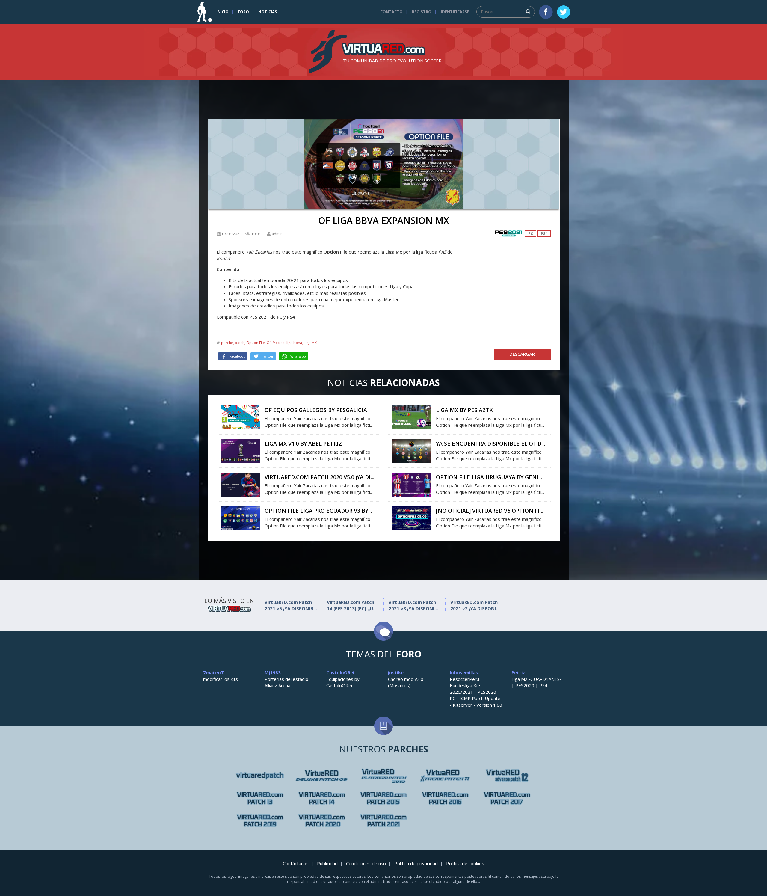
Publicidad (327, 863)
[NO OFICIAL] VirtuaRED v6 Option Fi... (489, 510)
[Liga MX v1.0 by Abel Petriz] (240, 450)
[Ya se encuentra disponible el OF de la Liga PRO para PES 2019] (411, 450)
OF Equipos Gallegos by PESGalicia (316, 410)
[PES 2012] (260, 798)
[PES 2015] (383, 798)
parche (227, 342)
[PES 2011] (507, 775)
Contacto (391, 11)
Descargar (522, 354)
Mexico (279, 342)
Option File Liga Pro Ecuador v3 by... (318, 510)
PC (530, 233)
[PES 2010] (445, 775)
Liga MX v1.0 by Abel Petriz (303, 443)
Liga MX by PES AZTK (464, 410)
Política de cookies (465, 863)
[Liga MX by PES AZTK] (411, 417)
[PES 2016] (445, 798)
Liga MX (310, 342)
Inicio (222, 11)
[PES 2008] (321, 775)
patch (239, 342)
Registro (421, 11)
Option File (255, 342)
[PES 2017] (507, 798)
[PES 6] (260, 775)
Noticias (267, 11)
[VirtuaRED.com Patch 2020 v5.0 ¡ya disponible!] (240, 484)
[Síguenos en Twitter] (563, 12)
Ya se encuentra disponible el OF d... (490, 443)
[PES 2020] (321, 820)
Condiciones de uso (366, 863)
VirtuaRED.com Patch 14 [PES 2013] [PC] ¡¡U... (352, 605)
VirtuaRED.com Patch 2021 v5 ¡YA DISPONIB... (291, 605)
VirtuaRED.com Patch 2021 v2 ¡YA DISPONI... (475, 605)
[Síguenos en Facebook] (546, 12)
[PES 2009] (383, 775)
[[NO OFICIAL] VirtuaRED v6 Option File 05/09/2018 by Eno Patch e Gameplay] (411, 518)
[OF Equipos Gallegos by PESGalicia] (240, 417)
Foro (243, 11)
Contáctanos (296, 863)
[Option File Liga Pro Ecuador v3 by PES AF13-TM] (240, 518)
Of (269, 342)
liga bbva (294, 342)
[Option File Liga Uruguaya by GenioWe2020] (411, 484)
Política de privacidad (416, 863)
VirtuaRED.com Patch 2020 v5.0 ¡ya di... (319, 477)
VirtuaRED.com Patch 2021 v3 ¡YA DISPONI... (413, 605)
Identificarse (455, 11)
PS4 (544, 233)
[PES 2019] (260, 820)
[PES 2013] (321, 798)
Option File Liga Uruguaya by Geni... (489, 477)
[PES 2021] (508, 233)
